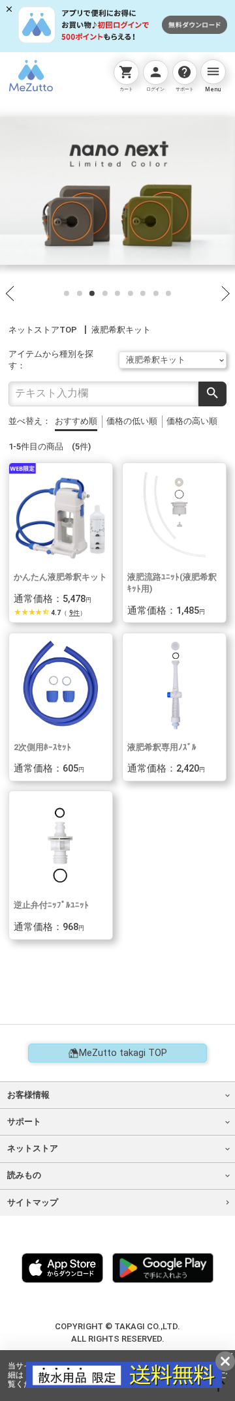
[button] (66, 292)
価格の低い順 (131, 421)
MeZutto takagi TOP (123, 1053)
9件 (74, 612)
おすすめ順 (76, 421)
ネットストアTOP (42, 330)
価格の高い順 (191, 421)
